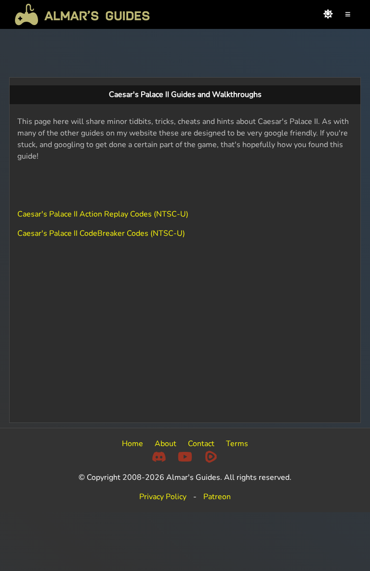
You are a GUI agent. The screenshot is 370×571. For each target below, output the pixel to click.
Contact (201, 443)
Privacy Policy (162, 496)
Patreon (217, 496)
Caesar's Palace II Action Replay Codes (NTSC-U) (102, 214)
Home (132, 443)
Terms (237, 443)
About (165, 443)
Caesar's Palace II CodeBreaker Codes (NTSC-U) (101, 233)
